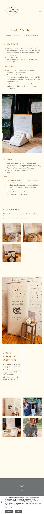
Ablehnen (18, 511)
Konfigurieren (8, 507)
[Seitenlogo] (11, 11)
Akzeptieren (9, 511)
